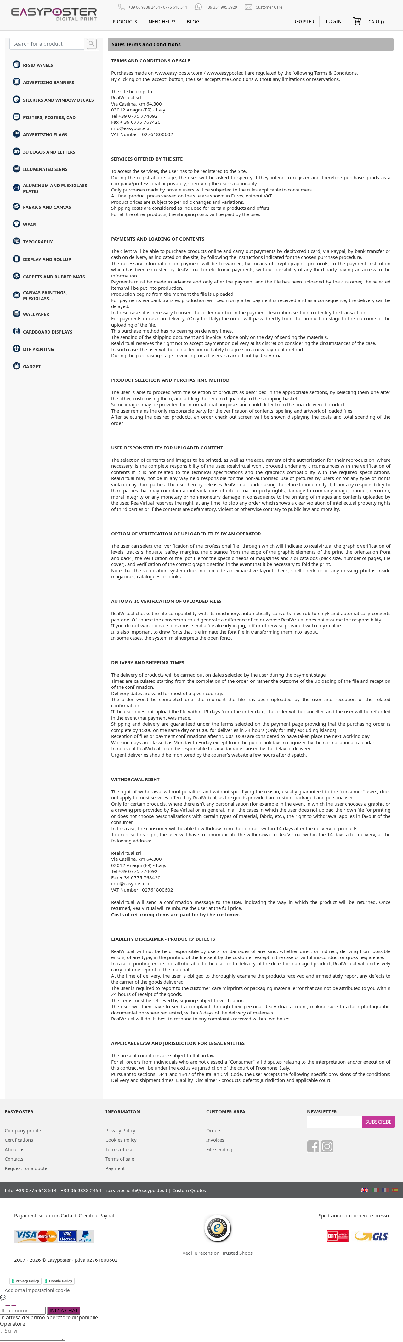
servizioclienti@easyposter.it (136, 1190)
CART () (376, 21)
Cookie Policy (60, 1281)
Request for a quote (26, 1168)
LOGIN (334, 22)
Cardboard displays (47, 332)
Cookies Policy (121, 1140)
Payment (115, 1168)
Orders (213, 1130)
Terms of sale (119, 1159)
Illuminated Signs (45, 169)
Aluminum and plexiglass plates (55, 188)
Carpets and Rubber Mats (54, 277)
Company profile (23, 1130)
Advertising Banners (48, 82)
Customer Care (269, 7)
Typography (38, 242)
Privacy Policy (120, 1130)
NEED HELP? (162, 21)
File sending (219, 1149)
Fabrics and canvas (47, 207)
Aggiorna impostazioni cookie (37, 1290)
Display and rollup (47, 259)
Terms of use (119, 1149)
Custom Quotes (189, 1190)
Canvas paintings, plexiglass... (45, 295)
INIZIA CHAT (63, 1310)
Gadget (32, 366)
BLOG (193, 21)
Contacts (14, 1159)
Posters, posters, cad (49, 117)
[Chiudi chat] (13, 1305)
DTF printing (38, 349)
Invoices (215, 1140)
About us (14, 1149)
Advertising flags (45, 135)
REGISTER (303, 21)
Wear (29, 224)
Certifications (19, 1140)
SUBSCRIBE (378, 1121)
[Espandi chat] (7, 1305)
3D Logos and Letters (49, 152)
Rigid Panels (38, 65)
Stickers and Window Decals (58, 100)
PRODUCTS (125, 21)
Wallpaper (36, 314)
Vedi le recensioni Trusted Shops (218, 1253)
